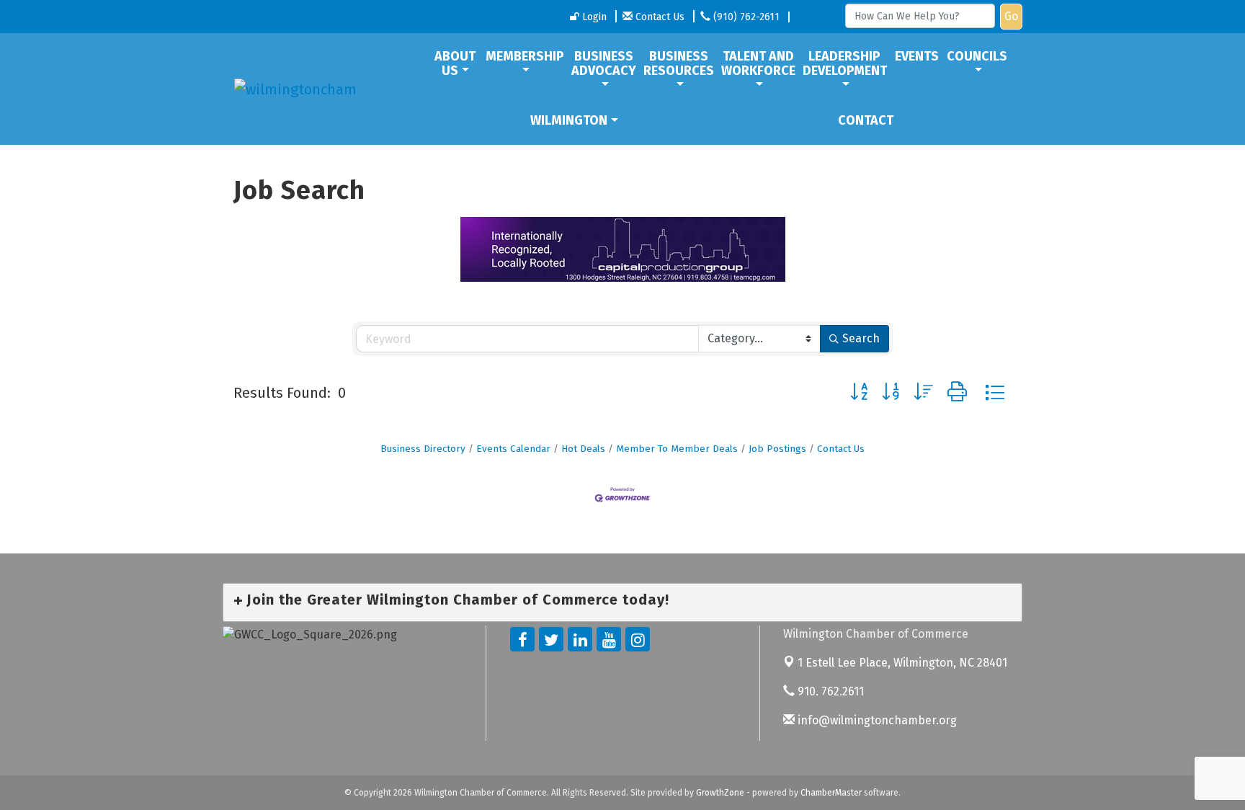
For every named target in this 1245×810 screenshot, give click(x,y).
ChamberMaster (831, 793)
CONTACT (865, 120)
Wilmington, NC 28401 (902, 662)
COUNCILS (977, 56)
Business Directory (422, 448)
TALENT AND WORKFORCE (758, 63)
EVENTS (917, 56)
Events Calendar (513, 448)
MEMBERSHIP (525, 56)
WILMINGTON (568, 120)
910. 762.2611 (829, 691)
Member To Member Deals (677, 448)
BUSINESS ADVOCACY (603, 63)
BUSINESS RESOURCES (678, 63)
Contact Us (841, 448)
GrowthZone (720, 793)
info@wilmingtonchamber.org (876, 720)
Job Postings (777, 448)
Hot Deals (583, 448)
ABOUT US (455, 63)
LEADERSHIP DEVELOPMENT (845, 63)
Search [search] (861, 338)
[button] (859, 392)
